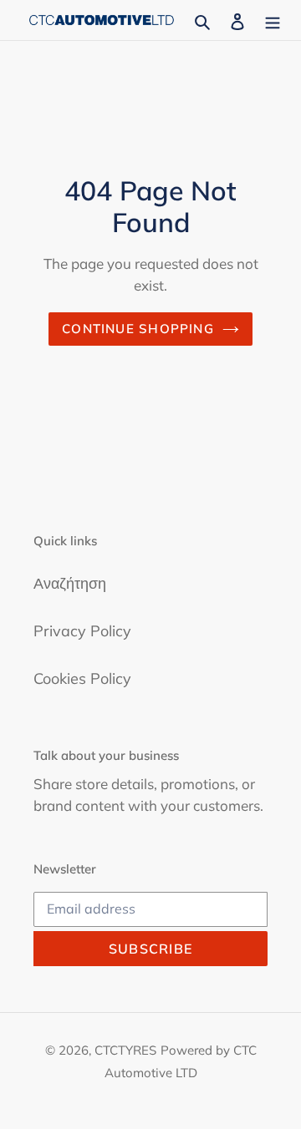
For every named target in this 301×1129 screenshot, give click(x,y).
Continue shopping (138, 329)
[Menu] (272, 19)
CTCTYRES (125, 1050)
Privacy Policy (82, 630)
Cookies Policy (82, 678)
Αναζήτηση (69, 583)
